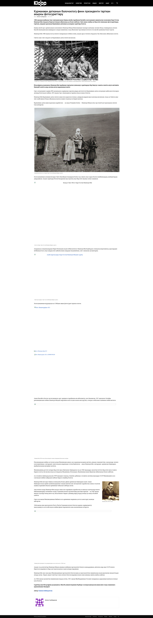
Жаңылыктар (69, 3)
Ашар (107, 3)
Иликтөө (79, 3)
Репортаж (87, 3)
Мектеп (101, 3)
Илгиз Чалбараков (41, 16)
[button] (117, 3)
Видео (95, 3)
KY (112, 3)
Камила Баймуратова (45, 591)
